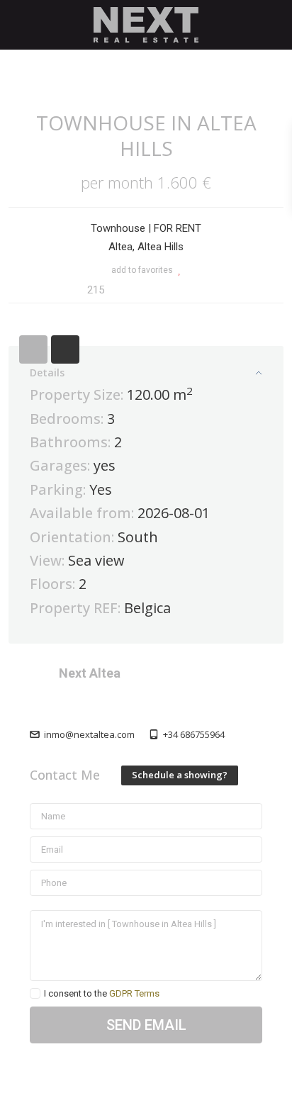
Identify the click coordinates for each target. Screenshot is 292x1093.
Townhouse (118, 228)
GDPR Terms (134, 993)
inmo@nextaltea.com (89, 734)
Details (47, 372)
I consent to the (101, 993)
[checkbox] (35, 993)
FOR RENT (177, 228)
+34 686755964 (194, 734)
